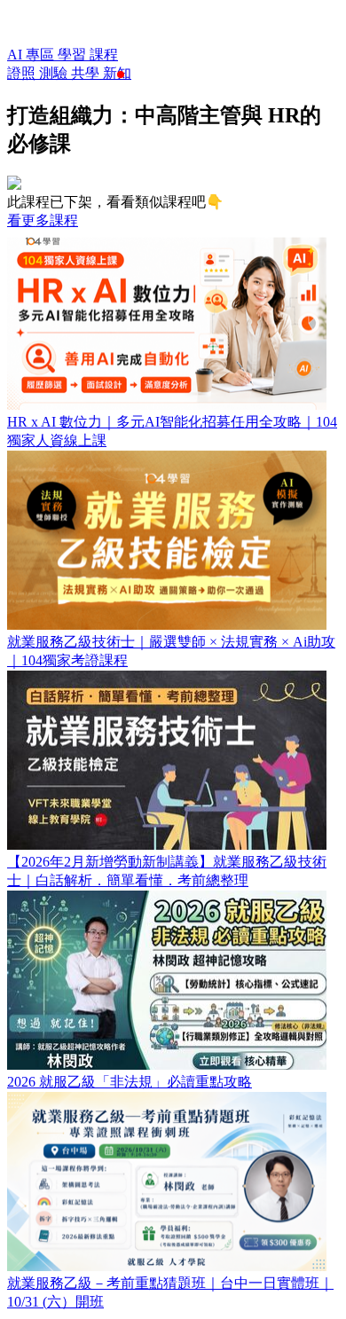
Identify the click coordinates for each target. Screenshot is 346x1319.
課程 (104, 54)
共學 (87, 73)
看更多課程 (42, 220)
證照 (23, 73)
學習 (74, 54)
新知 (117, 73)
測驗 (55, 73)
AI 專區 (32, 54)
